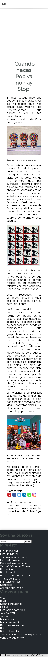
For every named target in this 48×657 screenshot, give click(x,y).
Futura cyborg (9, 550)
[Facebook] (14, 495)
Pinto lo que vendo (12, 625)
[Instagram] (34, 495)
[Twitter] (19, 495)
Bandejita (6, 584)
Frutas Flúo (7, 569)
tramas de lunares (24, 395)
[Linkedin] (24, 495)
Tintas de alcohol (10, 578)
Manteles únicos (10, 581)
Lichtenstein (22, 392)
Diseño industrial (11, 603)
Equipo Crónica (25, 411)
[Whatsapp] (29, 495)
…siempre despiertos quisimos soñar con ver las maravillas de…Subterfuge (24, 508)
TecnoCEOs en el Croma (15, 566)
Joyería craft (7, 613)
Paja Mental (7, 572)
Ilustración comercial (13, 609)
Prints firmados (10, 631)
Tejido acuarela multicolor (16, 557)
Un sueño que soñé (22, 502)
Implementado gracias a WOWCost (22, 655)
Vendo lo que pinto (12, 637)
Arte (3, 597)
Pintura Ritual (9, 554)
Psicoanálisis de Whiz (13, 563)
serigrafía (25, 389)
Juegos (4, 616)
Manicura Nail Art (11, 622)
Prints (4, 628)
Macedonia (7, 619)
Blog (3, 600)
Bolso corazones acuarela (15, 575)
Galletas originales (11, 587)
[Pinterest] (9, 495)
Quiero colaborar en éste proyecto (21, 634)
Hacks (4, 606)
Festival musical (10, 560)
